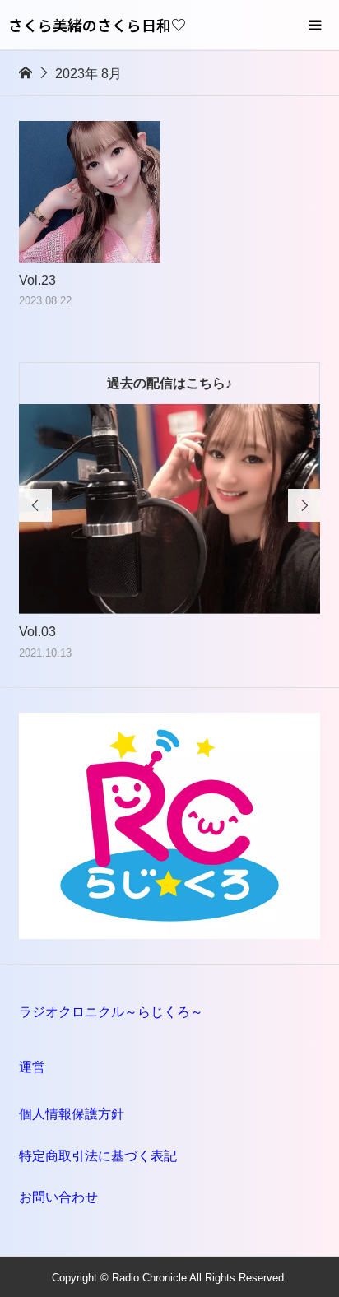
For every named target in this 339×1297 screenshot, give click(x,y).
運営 (32, 1067)
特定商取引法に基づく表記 (98, 1156)
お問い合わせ (58, 1197)
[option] (170, 533)
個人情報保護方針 (71, 1114)
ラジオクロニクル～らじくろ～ (111, 1012)
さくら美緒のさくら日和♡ (97, 24)
